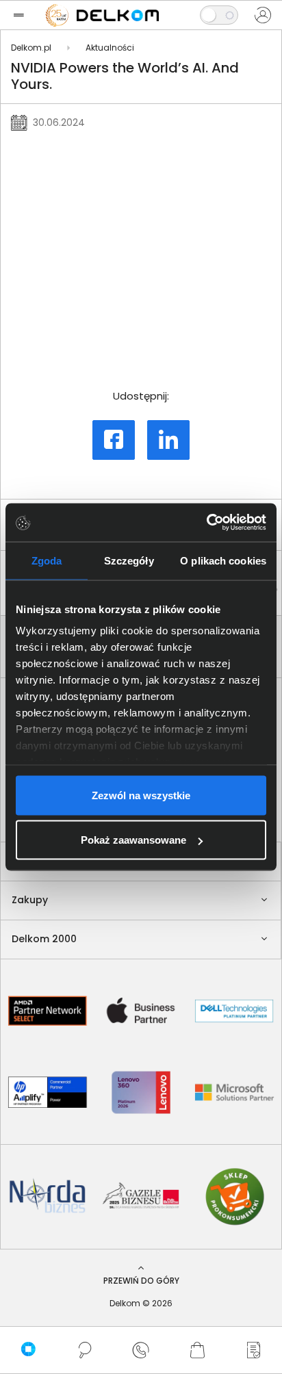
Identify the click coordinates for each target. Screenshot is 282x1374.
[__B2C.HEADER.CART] (197, 1350)
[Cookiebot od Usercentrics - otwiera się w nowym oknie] (206, 523)
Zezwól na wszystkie (141, 795)
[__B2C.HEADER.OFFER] (254, 1350)
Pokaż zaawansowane (133, 840)
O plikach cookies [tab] (223, 560)
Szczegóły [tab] (129, 560)
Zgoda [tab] (46, 560)
